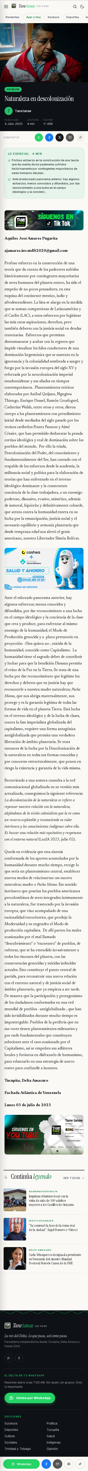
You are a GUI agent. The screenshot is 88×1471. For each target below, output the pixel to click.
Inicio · (7, 27)
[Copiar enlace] (80, 137)
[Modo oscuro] (82, 6)
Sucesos (53, 17)
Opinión (52, 1449)
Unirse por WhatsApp (33, 1398)
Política (52, 1423)
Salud (51, 1436)
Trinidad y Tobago (18, 1449)
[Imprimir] (69, 1464)
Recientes (12, 17)
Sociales (11, 1442)
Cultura (10, 1436)
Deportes (72, 17)
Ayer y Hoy (33, 17)
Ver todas (71, 1178)
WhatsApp (24, 1464)
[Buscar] (75, 6)
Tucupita (53, 1430)
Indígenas (54, 1442)
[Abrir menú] (6, 6)
